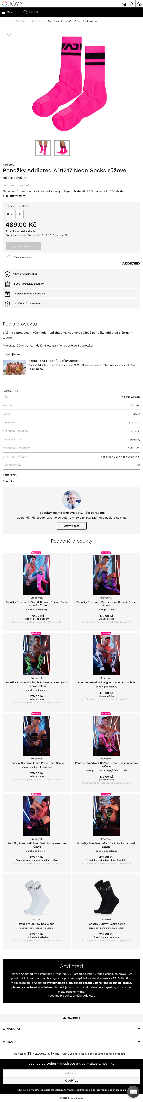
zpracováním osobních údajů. (109, 1089)
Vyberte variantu (23, 246)
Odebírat (71, 1080)
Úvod (5, 21)
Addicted (8, 164)
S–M (9, 214)
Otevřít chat (71, 525)
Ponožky (36, 21)
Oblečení (20, 21)
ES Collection (122, 978)
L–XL (19, 214)
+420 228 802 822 (84, 517)
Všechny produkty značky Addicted (71, 995)
